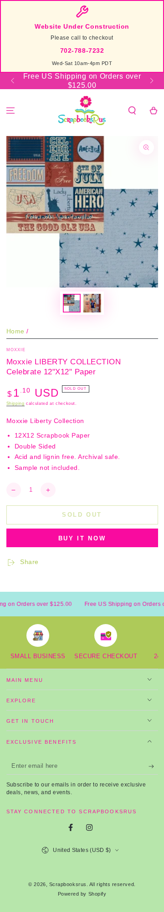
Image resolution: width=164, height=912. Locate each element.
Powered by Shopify (82, 894)
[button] (132, 111)
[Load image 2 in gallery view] (92, 303)
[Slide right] (151, 81)
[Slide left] (13, 81)
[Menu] (10, 111)
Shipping (15, 403)
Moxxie (16, 350)
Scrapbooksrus (68, 884)
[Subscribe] (153, 766)
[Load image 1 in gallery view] (72, 303)
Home (15, 331)
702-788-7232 (82, 50)
